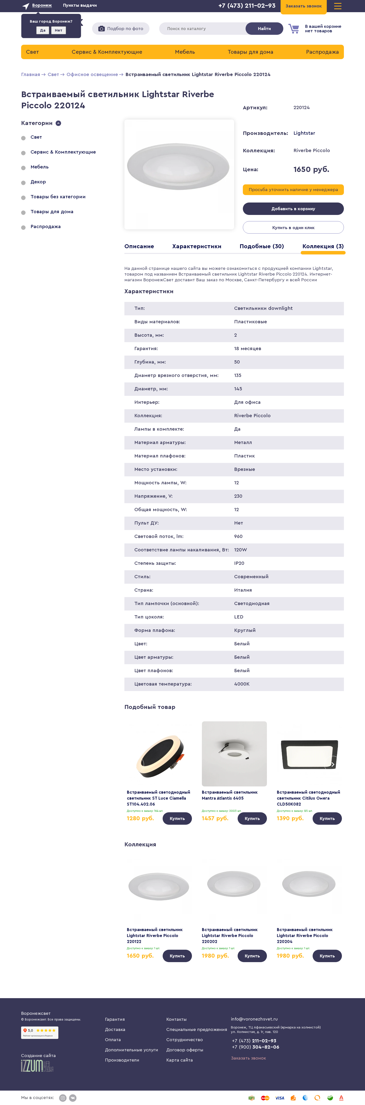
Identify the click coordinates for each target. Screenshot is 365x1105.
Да (42, 30)
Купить (177, 818)
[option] (159, 773)
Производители (122, 1060)
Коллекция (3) (323, 246)
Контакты (176, 1019)
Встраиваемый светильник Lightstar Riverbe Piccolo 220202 (230, 936)
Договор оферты (184, 1050)
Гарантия (115, 1019)
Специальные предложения (196, 1029)
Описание (139, 246)
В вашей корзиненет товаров (323, 28)
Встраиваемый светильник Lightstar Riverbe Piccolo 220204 (305, 936)
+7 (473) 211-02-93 (247, 5)
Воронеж (42, 5)
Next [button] (332, 764)
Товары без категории (58, 196)
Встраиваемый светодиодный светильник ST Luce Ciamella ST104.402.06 (158, 798)
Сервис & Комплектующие (107, 52)
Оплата (113, 1039)
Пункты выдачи (80, 5)
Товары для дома (250, 52)
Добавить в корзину (293, 208)
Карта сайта (179, 1060)
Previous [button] (135, 764)
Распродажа (322, 52)
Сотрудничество (184, 1039)
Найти (264, 28)
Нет (58, 30)
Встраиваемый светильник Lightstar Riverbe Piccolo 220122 (155, 936)
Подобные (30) (262, 246)
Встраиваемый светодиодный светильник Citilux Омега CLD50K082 (308, 798)
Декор (38, 181)
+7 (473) (254, 1040)
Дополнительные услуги (131, 1050)
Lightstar (304, 133)
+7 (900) (255, 1047)
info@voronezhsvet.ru (254, 1019)
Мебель (185, 52)
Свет (32, 52)
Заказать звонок (248, 1058)
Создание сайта (38, 1055)
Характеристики (196, 246)
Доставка (115, 1029)
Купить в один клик (293, 227)
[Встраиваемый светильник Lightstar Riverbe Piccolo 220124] (179, 230)
